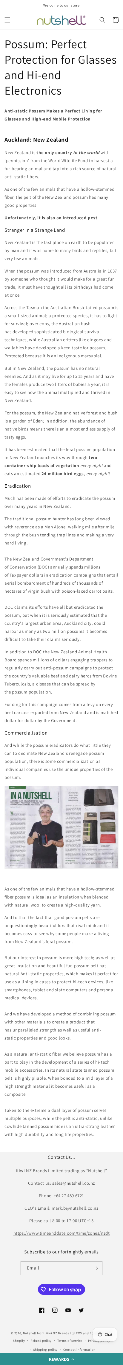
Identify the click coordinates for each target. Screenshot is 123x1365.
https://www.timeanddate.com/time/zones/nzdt (61, 1233)
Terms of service (69, 1341)
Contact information (79, 1349)
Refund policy (41, 1341)
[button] (61, 1359)
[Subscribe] (95, 1268)
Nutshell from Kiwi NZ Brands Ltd (49, 1333)
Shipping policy (45, 1349)
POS (79, 1333)
